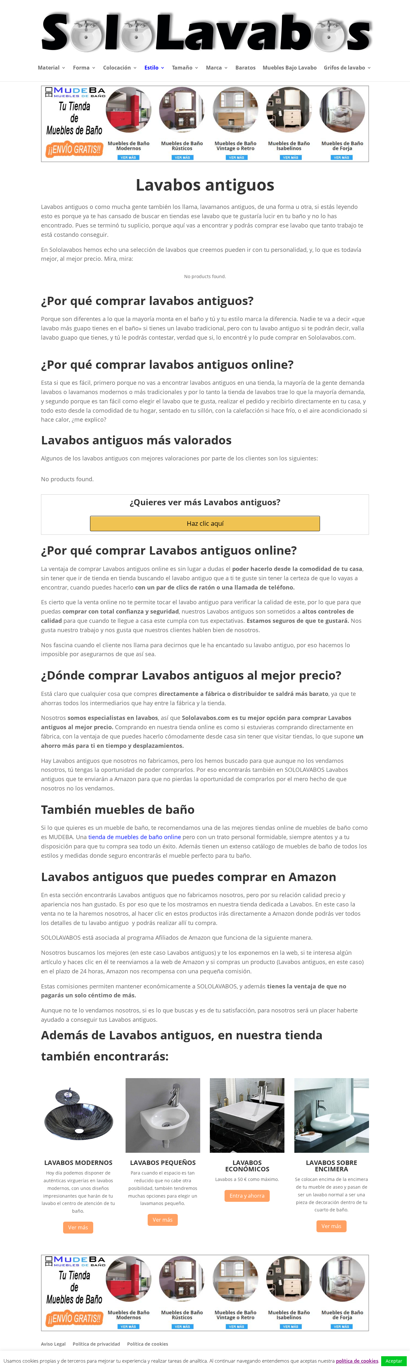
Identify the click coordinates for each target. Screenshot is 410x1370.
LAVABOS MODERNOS (78, 1162)
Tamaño (182, 68)
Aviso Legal (53, 1344)
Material (49, 68)
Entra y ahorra (247, 1195)
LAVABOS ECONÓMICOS (247, 1165)
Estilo (151, 68)
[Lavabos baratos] (247, 1151)
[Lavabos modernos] (78, 1151)
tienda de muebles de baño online (134, 837)
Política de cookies (147, 1344)
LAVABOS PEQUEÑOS (163, 1162)
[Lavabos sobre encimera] (331, 1151)
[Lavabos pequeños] (163, 1151)
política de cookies (357, 1361)
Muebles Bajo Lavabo (290, 68)
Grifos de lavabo (344, 68)
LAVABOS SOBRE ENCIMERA (331, 1165)
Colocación (117, 68)
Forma (81, 68)
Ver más (78, 1227)
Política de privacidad (96, 1344)
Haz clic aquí (205, 523)
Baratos (245, 68)
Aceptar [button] (394, 1361)
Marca (214, 68)
